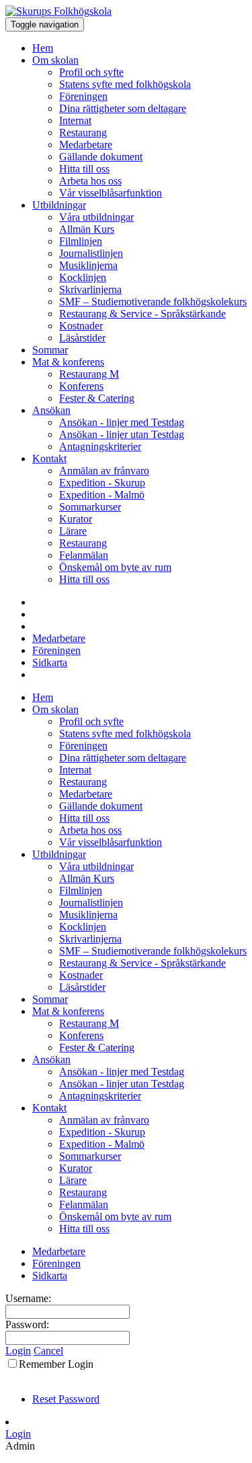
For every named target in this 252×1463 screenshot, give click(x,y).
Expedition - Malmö (101, 494)
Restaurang (83, 132)
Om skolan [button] (55, 60)
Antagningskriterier (100, 446)
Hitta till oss (84, 168)
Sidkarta (49, 662)
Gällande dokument (100, 156)
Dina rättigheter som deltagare (122, 108)
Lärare (73, 531)
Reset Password (65, 1399)
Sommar (50, 350)
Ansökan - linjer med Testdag (121, 422)
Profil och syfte (91, 72)
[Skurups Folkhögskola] (58, 11)
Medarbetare (85, 144)
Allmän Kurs (86, 229)
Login (18, 1350)
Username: (28, 1298)
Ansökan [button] (51, 410)
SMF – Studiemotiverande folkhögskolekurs (153, 301)
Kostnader (81, 325)
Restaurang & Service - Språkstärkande (142, 313)
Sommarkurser (90, 506)
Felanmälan (83, 555)
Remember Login (56, 1364)
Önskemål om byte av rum (115, 567)
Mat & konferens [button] (68, 362)
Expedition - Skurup (102, 482)
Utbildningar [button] (59, 205)
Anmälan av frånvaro (104, 470)
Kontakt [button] (49, 458)
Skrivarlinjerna (90, 289)
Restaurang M (89, 374)
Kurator (75, 519)
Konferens (81, 386)
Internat (75, 120)
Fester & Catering (96, 398)
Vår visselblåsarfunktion (110, 193)
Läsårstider (82, 337)
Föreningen (83, 96)
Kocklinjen (82, 277)
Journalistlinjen (91, 253)
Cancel (48, 1350)
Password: (27, 1324)
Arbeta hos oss (90, 180)
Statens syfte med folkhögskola (125, 84)
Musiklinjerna (88, 265)
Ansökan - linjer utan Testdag (121, 434)
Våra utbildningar (96, 217)
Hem (42, 48)
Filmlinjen (80, 241)
